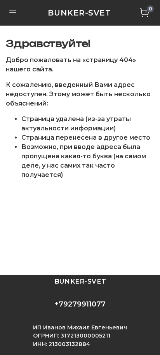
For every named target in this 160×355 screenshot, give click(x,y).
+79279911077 (80, 304)
